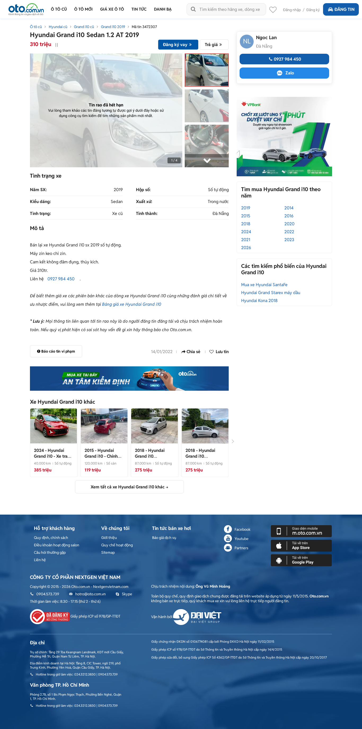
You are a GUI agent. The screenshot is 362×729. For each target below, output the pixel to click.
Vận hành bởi (162, 616)
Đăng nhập (292, 9)
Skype (127, 594)
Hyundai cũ (58, 26)
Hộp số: (143, 189)
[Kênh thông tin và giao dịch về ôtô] (26, 7)
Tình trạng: (40, 213)
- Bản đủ (204, 459)
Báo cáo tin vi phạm (58, 351)
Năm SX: (38, 189)
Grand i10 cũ (84, 26)
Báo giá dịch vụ (164, 537)
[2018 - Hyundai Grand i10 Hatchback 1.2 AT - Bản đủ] (205, 425)
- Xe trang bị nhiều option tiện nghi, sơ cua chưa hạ (53, 459)
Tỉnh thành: (146, 213)
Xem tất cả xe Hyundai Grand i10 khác (128, 487)
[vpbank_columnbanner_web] (284, 136)
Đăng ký (313, 9)
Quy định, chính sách (51, 537)
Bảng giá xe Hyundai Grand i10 (131, 304)
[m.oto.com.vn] (301, 530)
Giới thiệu (109, 537)
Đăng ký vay (175, 44)
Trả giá (211, 44)
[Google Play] (301, 559)
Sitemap (108, 552)
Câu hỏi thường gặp (50, 552)
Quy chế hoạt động (117, 545)
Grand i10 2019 (113, 26)
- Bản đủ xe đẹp (153, 459)
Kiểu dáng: (40, 201)
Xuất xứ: (144, 201)
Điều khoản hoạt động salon (56, 545)
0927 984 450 (60, 279)
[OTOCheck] (129, 378)
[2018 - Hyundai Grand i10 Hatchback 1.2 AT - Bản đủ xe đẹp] (154, 425)
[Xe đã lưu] (273, 11)
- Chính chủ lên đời (101, 456)
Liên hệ (40, 559)
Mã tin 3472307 (144, 26)
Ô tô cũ (36, 26)
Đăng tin (344, 9)
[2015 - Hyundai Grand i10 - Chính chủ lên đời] (104, 425)
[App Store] (301, 545)
